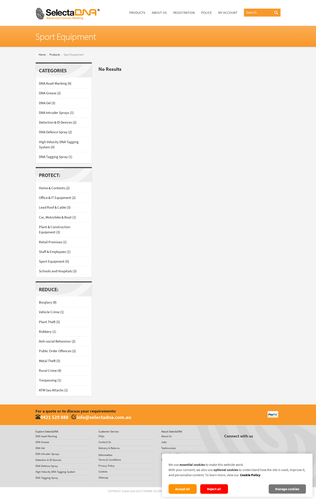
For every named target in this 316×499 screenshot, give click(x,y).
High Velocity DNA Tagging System (55, 472)
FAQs (101, 436)
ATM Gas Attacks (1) (53, 390)
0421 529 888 (54, 417)
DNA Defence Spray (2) (55, 132)
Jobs (164, 442)
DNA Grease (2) (50, 93)
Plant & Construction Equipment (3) (54, 230)
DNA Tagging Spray (46, 478)
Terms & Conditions (109, 460)
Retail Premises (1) (53, 242)
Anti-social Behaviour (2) (57, 341)
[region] (237, 475)
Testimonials (168, 448)
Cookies (102, 471)
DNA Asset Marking (46, 436)
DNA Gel (40, 448)
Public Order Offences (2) (57, 351)
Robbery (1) (47, 331)
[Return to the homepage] (67, 5)
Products (137, 12)
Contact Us (104, 442)
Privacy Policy (106, 466)
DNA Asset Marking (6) (55, 83)
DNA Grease (42, 442)
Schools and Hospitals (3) (58, 271)
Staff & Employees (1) (55, 251)
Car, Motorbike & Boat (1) (57, 217)
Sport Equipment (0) (54, 261)
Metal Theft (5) (49, 360)
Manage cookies (287, 489)
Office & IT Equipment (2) (57, 197)
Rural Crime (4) (50, 370)
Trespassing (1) (50, 380)
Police (206, 12)
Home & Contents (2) (54, 188)
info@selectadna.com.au (104, 417)
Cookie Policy (250, 475)
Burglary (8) (48, 302)
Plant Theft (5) (49, 321)
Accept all (182, 489)
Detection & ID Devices (48, 460)
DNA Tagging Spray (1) (55, 156)
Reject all (214, 489)
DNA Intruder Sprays (47, 454)
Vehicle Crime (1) (51, 312)
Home (42, 54)
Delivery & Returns (109, 448)
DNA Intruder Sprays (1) (56, 112)
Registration (184, 12)
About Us (159, 12)
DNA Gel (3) (47, 103)
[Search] (276, 13)
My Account (228, 12)
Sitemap (103, 477)
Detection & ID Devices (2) (58, 122)
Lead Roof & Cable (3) (55, 207)
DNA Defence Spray (46, 466)
